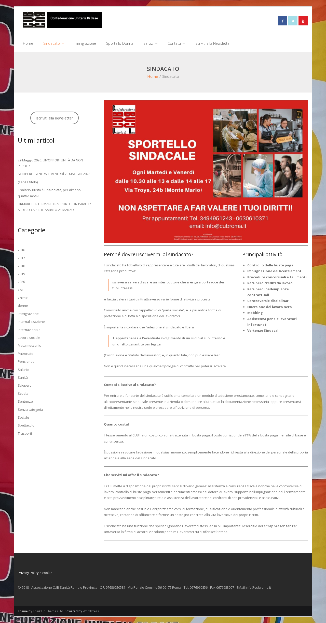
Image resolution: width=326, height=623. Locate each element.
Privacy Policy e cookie (35, 572)
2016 (21, 250)
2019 (21, 273)
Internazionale (29, 329)
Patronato (25, 353)
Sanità (23, 377)
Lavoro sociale (29, 337)
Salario (23, 369)
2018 (21, 266)
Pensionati (26, 361)
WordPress (91, 611)
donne (23, 305)
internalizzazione (31, 321)
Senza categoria (30, 409)
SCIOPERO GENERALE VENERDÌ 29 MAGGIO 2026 (54, 174)
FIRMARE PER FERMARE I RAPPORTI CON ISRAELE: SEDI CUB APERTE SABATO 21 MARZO (54, 207)
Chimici (23, 297)
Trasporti (25, 433)
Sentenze (25, 401)
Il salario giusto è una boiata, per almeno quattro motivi (49, 193)
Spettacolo (26, 425)
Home (152, 76)
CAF (20, 289)
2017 (21, 257)
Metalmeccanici (30, 345)
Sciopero (25, 385)
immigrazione (28, 313)
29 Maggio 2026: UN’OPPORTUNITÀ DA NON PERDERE (50, 163)
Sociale (23, 417)
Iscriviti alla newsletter (54, 117)
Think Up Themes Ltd (48, 611)
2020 (21, 281)
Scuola (23, 393)
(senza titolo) (28, 182)
